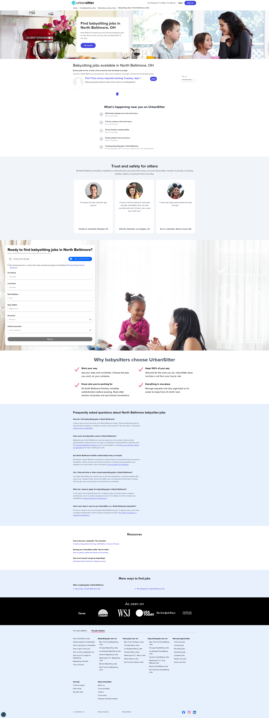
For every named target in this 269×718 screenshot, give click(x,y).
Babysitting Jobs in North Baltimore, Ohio (133, 8)
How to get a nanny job (81, 649)
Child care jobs (179, 642)
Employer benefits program (108, 699)
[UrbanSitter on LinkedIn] (193, 712)
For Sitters (162, 3)
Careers (101, 692)
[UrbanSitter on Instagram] (188, 712)
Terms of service (103, 712)
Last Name (12, 283)
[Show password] (90, 319)
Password (11, 316)
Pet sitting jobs (179, 649)
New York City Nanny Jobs (134, 642)
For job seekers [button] (98, 631)
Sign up (190, 3)
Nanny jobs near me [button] (130, 639)
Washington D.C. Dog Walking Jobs (157, 661)
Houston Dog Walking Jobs (159, 657)
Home (75, 8)
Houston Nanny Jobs (131, 652)
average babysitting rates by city (88, 445)
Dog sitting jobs (179, 652)
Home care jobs (179, 662)
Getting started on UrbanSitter (84, 642)
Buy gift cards (78, 692)
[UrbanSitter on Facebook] (182, 712)
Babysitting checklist (80, 661)
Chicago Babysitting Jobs (108, 648)
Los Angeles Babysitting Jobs (110, 651)
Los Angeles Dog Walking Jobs (158, 652)
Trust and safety (104, 689)
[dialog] (3, 714)
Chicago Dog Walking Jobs (159, 648)
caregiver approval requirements (95, 498)
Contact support (79, 685)
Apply (153, 79)
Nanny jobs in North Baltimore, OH (87, 589)
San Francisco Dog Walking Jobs (159, 671)
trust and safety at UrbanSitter (118, 465)
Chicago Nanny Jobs (131, 645)
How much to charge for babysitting (82, 656)
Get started (88, 45)
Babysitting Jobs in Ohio (107, 8)
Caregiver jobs (179, 655)
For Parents (171, 3)
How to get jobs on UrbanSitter (84, 645)
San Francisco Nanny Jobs (133, 662)
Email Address (13, 294)
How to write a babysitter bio (83, 652)
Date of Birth (12, 305)
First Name (12, 273)
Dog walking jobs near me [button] (157, 639)
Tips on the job (78, 665)
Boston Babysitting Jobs (108, 664)
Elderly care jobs (180, 659)
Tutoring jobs (179, 645)
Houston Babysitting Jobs (108, 655)
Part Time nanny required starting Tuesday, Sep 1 (112, 78)
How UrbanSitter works (81, 639)
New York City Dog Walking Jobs (159, 643)
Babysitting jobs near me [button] (107, 639)
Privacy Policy (72, 265)
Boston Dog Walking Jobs (158, 666)
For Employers (152, 3)
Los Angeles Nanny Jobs (133, 649)
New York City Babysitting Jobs (108, 643)
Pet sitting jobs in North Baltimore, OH (150, 589)
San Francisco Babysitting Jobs (108, 668)
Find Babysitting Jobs (88, 8)
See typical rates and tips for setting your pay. (89, 561)
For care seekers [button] (80, 631)
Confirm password (14, 326)
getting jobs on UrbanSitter (83, 428)
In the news (102, 695)
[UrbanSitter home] (83, 3)
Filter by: (184, 76)
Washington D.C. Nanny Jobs (134, 655)
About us (101, 685)
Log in (180, 3)
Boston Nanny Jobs (131, 659)
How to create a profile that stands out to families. (91, 553)
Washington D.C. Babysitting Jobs (109, 659)
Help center (77, 689)
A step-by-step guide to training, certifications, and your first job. (96, 544)
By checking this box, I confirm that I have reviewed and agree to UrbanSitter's (47, 266)
